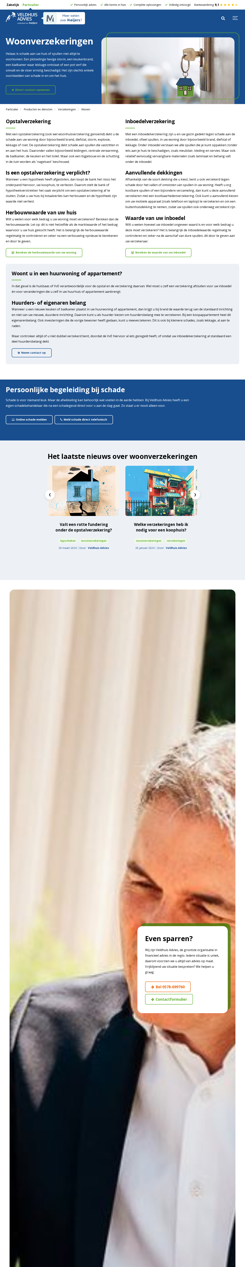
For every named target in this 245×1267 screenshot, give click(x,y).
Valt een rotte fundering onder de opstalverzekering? (84, 527)
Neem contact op (33, 352)
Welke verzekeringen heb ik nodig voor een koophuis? (161, 527)
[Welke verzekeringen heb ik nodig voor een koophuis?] (161, 491)
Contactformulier (171, 999)
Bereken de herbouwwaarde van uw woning (45, 252)
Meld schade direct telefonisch (85, 419)
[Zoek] (223, 18)
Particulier (30, 5)
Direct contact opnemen (32, 90)
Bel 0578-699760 (170, 986)
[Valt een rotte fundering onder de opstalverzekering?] (84, 491)
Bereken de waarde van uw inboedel (160, 252)
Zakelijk (12, 5)
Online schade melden (31, 419)
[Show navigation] (235, 18)
